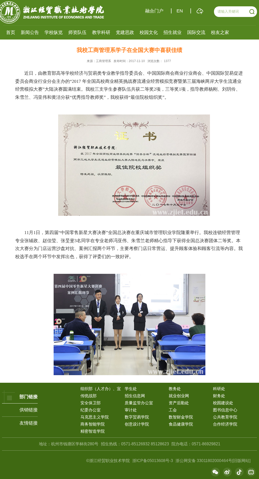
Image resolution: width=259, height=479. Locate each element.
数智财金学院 (181, 417)
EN (180, 10)
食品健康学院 (181, 424)
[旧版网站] (241, 460)
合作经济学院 (225, 424)
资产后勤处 (179, 403)
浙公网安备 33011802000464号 (204, 460)
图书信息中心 (225, 410)
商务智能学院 (92, 424)
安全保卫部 (90, 403)
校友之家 (220, 32)
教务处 (175, 389)
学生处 (131, 389)
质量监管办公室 (139, 403)
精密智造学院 (92, 431)
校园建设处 (223, 403)
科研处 (219, 389)
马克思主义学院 (94, 417)
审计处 (131, 410)
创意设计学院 (137, 424)
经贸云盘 (200, 11)
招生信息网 (135, 396)
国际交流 (196, 32)
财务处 (219, 396)
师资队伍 (77, 32)
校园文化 (149, 32)
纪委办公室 (90, 410)
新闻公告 (30, 32)
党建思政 (125, 32)
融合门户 (154, 10)
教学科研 (101, 32)
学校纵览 (54, 32)
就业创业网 (179, 396)
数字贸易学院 (137, 417)
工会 (173, 410)
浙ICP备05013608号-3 (153, 460)
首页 (10, 32)
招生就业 (172, 32)
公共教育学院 (225, 417)
